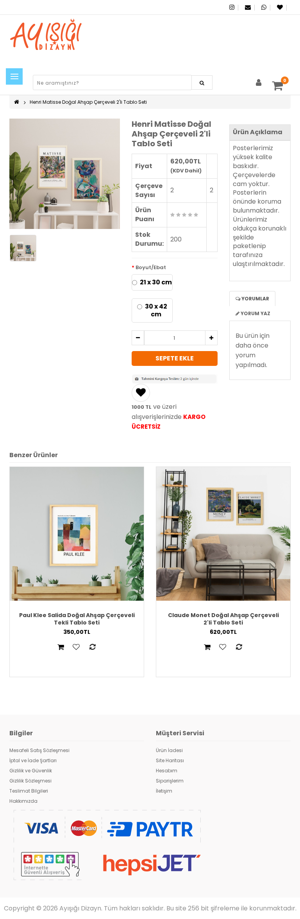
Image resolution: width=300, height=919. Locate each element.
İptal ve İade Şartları (33, 760)
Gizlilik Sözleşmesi (30, 780)
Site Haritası (170, 760)
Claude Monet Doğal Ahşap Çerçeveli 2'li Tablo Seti (223, 618)
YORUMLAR (254, 298)
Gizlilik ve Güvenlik (30, 770)
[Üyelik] (258, 83)
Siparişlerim (170, 780)
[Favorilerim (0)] (279, 7)
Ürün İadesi (169, 750)
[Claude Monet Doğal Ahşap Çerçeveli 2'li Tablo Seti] (223, 533)
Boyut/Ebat (151, 267)
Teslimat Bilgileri (28, 791)
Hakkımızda (23, 801)
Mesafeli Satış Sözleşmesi (39, 750)
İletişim (164, 791)
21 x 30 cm (156, 282)
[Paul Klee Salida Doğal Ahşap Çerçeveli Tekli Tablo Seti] (77, 533)
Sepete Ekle (174, 358)
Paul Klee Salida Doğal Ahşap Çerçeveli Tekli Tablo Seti (77, 618)
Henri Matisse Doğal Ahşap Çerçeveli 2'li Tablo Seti (88, 102)
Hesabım (166, 770)
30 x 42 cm (156, 310)
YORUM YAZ (254, 313)
